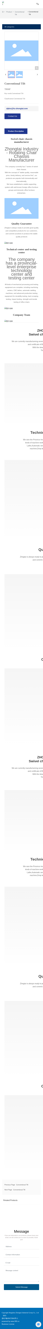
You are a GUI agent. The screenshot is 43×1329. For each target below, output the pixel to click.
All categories (9, 27)
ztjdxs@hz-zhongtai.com (17, 109)
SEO (4, 1315)
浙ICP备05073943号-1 (10, 1318)
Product (9, 12)
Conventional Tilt (19, 13)
